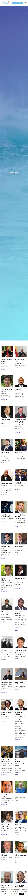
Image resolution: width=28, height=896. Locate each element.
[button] (25, 3)
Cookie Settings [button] (13, 893)
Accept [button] (21, 893)
